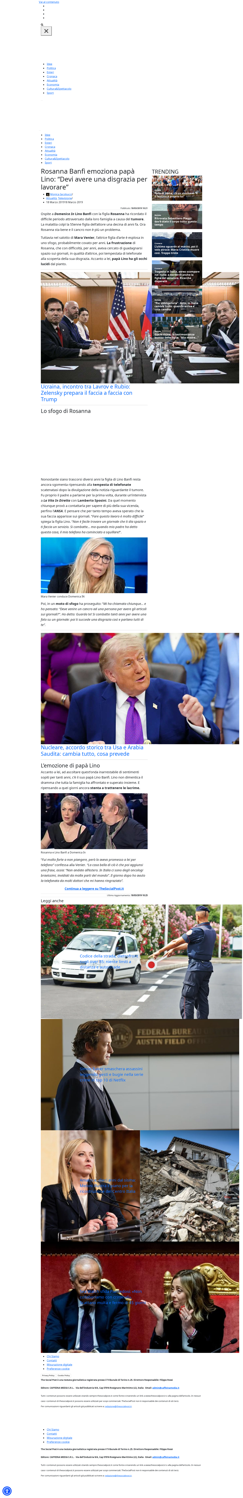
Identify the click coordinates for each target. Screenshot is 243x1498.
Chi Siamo (53, 1356)
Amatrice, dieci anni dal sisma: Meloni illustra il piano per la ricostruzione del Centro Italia (108, 1185)
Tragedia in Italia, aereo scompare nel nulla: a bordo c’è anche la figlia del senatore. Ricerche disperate (177, 276)
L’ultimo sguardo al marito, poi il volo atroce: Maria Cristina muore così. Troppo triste (177, 250)
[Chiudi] (46, 31)
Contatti (52, 1360)
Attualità (52, 80)
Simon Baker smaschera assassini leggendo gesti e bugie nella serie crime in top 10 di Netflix (111, 1074)
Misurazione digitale (59, 1364)
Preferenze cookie (58, 1369)
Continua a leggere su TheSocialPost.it (94, 889)
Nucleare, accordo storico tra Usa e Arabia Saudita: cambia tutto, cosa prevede (92, 750)
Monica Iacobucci (61, 194)
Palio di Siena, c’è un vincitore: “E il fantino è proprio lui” (176, 195)
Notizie (158, 190)
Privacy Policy (48, 1375)
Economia (53, 84)
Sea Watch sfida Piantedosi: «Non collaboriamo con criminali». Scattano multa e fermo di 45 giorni (113, 1297)
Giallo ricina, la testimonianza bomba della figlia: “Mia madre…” (177, 336)
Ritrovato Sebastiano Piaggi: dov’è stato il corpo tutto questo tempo (176, 221)
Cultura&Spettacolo (59, 89)
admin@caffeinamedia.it (165, 1387)
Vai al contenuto (49, 2)
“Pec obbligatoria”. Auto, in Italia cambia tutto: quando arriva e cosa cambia (176, 306)
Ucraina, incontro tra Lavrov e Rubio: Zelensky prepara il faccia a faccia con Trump (86, 393)
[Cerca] (42, 24)
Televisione (65, 198)
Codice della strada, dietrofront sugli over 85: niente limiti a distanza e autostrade (109, 961)
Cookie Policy (64, 1375)
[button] (7, 1491)
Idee (49, 64)
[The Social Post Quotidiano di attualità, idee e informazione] (137, 48)
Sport (50, 93)
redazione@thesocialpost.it (118, 1406)
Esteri (50, 72)
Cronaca (52, 76)
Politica (51, 68)
